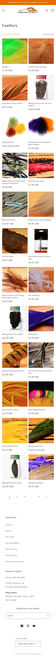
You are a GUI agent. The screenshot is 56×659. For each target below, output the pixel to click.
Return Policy (11, 549)
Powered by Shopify (35, 654)
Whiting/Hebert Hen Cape (11, 483)
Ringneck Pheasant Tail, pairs (13, 371)
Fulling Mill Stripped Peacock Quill (39, 257)
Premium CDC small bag (37, 67)
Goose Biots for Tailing (10, 410)
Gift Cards (9, 537)
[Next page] (46, 497)
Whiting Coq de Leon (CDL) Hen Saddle (40, 104)
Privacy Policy (11, 555)
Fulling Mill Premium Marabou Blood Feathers (39, 143)
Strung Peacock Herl (35, 446)
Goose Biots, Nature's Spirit (12, 103)
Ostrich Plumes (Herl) (36, 181)
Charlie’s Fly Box (24, 654)
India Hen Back (7, 256)
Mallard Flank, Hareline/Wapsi (39, 220)
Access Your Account (14, 561)
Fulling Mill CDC (8, 142)
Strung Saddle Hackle (10, 446)
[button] (3, 10)
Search (8, 531)
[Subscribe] (48, 616)
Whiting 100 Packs (8, 220)
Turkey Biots (33, 334)
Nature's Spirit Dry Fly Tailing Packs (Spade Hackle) (13, 296)
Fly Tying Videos (12, 543)
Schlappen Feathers (35, 483)
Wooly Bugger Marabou (36, 410)
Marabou (5, 67)
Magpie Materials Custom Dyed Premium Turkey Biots (13, 182)
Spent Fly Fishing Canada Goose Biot (40, 372)
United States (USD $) (26, 644)
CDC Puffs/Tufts (34, 295)
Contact (8, 524)
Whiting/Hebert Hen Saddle (12, 334)
